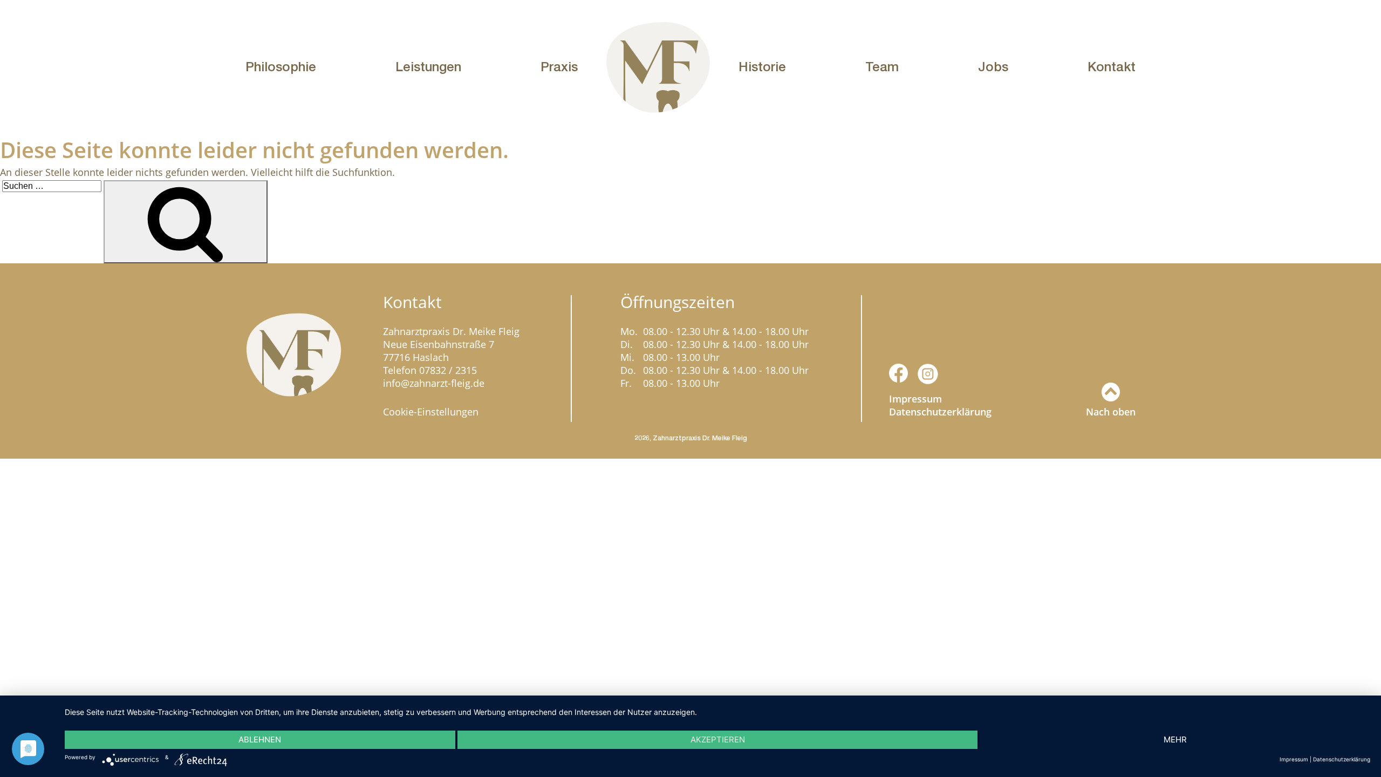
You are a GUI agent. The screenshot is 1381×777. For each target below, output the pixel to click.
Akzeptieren (717, 739)
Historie (762, 66)
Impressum (915, 398)
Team (882, 66)
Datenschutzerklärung (940, 411)
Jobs (993, 66)
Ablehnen (259, 739)
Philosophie (280, 66)
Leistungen (428, 66)
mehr (1175, 739)
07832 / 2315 (448, 370)
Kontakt (1112, 66)
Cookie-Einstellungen (430, 411)
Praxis (559, 66)
